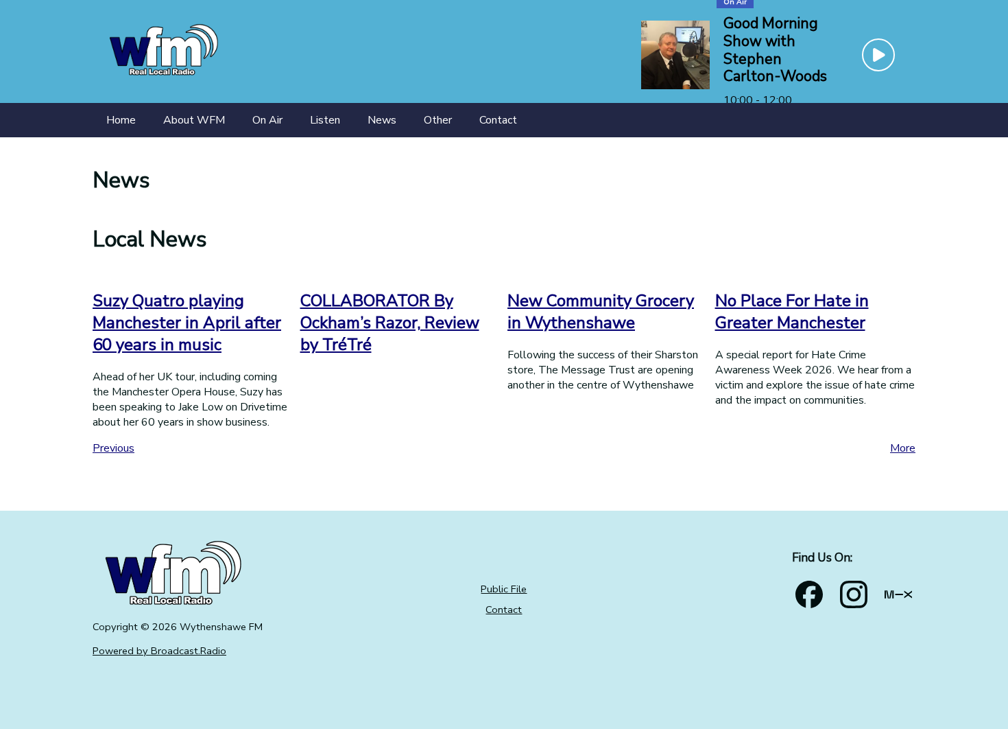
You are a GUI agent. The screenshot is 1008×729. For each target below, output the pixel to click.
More (902, 448)
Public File (504, 589)
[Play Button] (878, 54)
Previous (113, 448)
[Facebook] (809, 594)
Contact (503, 609)
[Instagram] (854, 594)
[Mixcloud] (898, 594)
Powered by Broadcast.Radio (159, 651)
